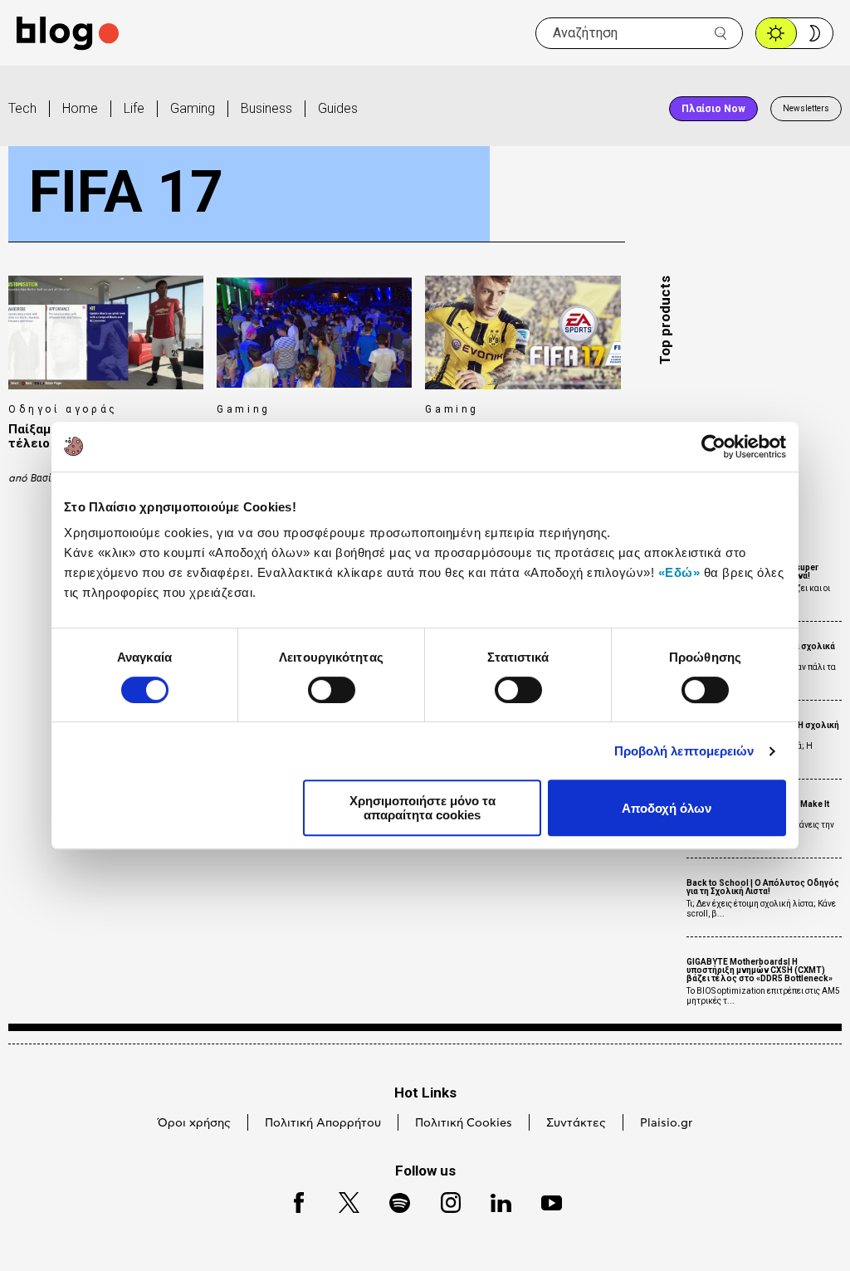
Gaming (192, 108)
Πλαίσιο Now (713, 109)
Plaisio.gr (666, 1123)
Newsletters (806, 108)
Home (80, 108)
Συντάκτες (576, 1123)
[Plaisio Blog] (68, 34)
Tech (22, 108)
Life (134, 108)
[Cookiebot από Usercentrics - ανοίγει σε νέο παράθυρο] (713, 446)
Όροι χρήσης (194, 1123)
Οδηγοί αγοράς (63, 409)
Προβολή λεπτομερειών (684, 751)
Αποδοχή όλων (666, 808)
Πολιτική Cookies (463, 1123)
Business (266, 108)
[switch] (331, 690)
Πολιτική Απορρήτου (323, 1123)
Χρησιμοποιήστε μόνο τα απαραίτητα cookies (422, 808)
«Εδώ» (679, 572)
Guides (338, 108)
